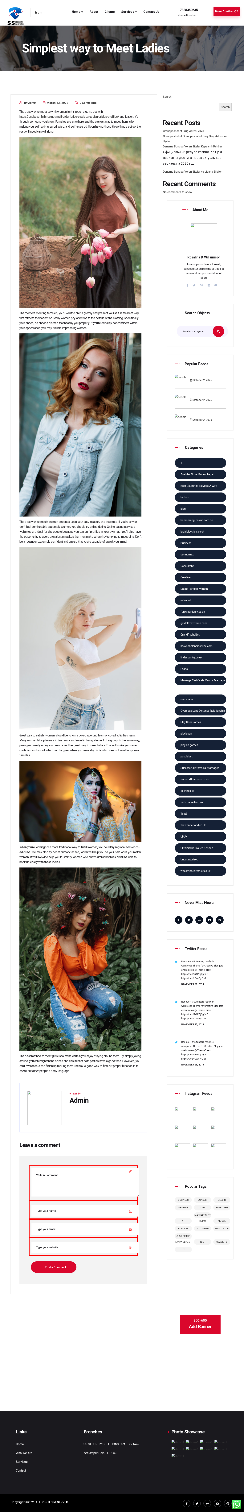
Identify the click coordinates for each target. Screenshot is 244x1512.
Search (167, 96)
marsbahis (187, 699)
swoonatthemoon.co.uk (195, 779)
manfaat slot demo (202, 1216)
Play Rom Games (191, 722)
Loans (184, 668)
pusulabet (187, 756)
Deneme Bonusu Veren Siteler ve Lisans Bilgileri (192, 171)
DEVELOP (183, 1207)
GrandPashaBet (190, 634)
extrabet (186, 600)
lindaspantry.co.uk (191, 657)
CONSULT (202, 1200)
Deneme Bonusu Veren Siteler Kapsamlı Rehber (192, 146)
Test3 (184, 813)
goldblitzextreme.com (194, 623)
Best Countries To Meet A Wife (199, 485)
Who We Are (24, 1453)
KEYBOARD (222, 1207)
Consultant (187, 565)
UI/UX (184, 836)
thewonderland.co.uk (193, 825)
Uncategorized (189, 859)
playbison (186, 733)
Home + (77, 12)
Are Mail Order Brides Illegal (197, 474)
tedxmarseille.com (192, 802)
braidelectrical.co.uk (192, 531)
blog (183, 508)
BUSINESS (183, 1200)
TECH (202, 1242)
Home (20, 1444)
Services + (129, 12)
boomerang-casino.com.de (197, 520)
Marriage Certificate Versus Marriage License (203, 682)
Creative (186, 577)
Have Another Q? (226, 11)
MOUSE (222, 1221)
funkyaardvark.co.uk (193, 611)
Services (22, 1462)
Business (186, 543)
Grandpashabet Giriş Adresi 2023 (183, 131)
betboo (185, 497)
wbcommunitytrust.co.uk (195, 870)
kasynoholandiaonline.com (197, 646)
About (94, 12)
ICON (202, 1207)
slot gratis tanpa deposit (183, 1237)
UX (183, 1249)
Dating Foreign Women (194, 588)
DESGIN (222, 1200)
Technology (187, 790)
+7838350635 (188, 10)
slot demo (202, 1228)
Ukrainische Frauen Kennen (197, 848)
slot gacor (222, 1228)
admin (32, 102)
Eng (37, 12)
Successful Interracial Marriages (200, 767)
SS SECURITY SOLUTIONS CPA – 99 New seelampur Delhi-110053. (111, 1448)
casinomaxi (187, 554)
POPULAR (183, 1228)
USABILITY (221, 1242)
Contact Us (151, 12)
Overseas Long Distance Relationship (203, 710)
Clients (110, 12)
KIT (183, 1221)
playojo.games (189, 745)
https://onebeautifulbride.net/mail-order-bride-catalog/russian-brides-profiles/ (69, 116)
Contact (21, 1470)
